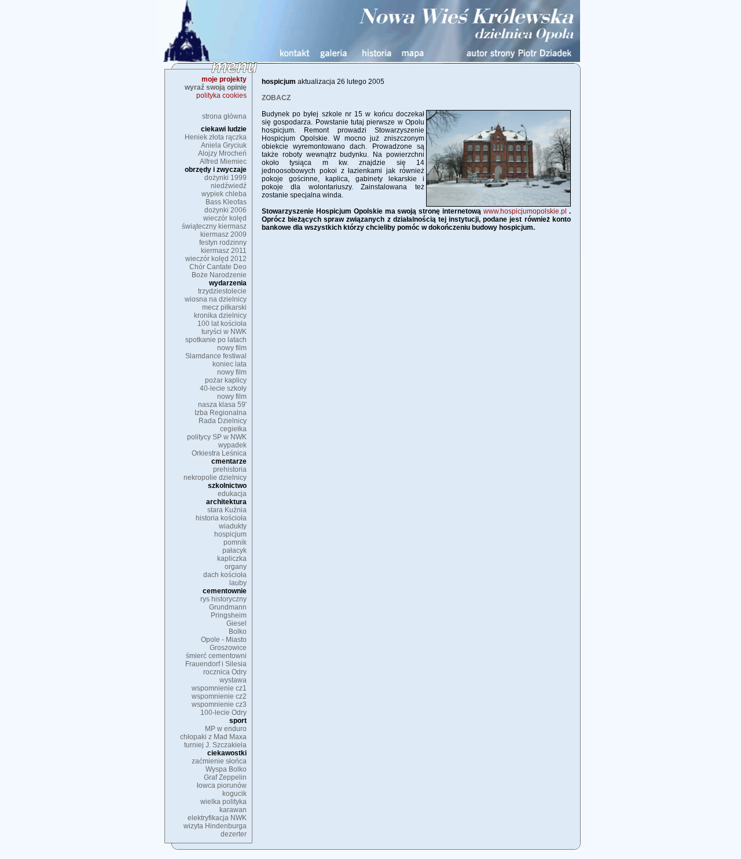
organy (236, 567)
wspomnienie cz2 (219, 696)
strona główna (224, 116)
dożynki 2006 (225, 210)
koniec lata (229, 364)
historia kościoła (221, 518)
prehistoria (230, 469)
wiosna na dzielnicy (216, 299)
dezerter (234, 834)
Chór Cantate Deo (218, 267)
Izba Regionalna (221, 413)
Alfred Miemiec (223, 161)
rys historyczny (223, 599)
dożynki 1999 (225, 178)
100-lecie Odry (223, 713)
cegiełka (233, 429)
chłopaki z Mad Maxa (213, 737)
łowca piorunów (222, 785)
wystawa (233, 680)
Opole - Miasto (224, 640)
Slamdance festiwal (216, 356)
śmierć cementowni (216, 656)
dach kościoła (225, 575)
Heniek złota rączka (216, 137)
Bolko (238, 631)
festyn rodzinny (223, 242)
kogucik (234, 794)
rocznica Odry (225, 672)
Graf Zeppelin (225, 777)
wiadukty (233, 526)
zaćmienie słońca (219, 761)
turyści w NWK (224, 332)
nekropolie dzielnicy (215, 477)
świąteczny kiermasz (214, 226)
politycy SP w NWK (217, 437)
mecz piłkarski (224, 307)
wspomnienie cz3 (219, 704)
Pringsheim (229, 615)
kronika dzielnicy (220, 315)
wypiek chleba (224, 194)
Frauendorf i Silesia (216, 664)
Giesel (236, 623)
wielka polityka (223, 802)
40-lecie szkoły (223, 388)
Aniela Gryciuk (224, 145)
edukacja (232, 494)
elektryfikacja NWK (217, 818)
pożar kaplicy (226, 380)
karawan (233, 810)
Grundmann (228, 607)
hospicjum (230, 534)
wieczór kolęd (225, 218)
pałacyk (234, 550)
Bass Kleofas (226, 202)
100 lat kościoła (222, 324)
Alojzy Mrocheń (222, 153)
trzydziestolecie (222, 291)
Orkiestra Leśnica (219, 453)
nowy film (232, 348)
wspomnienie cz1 (219, 688)
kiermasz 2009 (223, 234)
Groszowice (228, 648)
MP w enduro (226, 729)
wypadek (232, 445)
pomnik (235, 542)
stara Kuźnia (227, 510)
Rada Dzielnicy (223, 421)
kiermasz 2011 (224, 251)
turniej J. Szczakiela (215, 745)
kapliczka (232, 559)
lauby (238, 583)
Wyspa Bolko (226, 769)
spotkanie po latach (216, 340)
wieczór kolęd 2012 (216, 259)
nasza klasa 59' (222, 405)
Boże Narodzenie (219, 275)
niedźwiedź (229, 186)
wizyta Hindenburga (215, 826)
